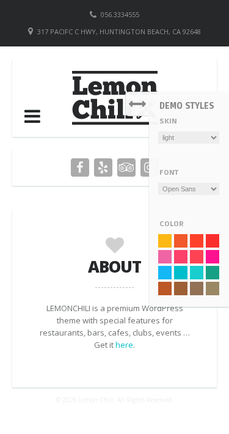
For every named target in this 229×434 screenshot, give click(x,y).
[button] (32, 116)
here (124, 344)
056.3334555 (120, 14)
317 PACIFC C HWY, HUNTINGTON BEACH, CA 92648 (119, 31)
